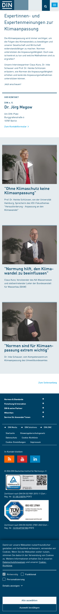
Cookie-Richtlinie (30, 437)
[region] (29, 567)
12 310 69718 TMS (20, 527)
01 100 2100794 (19, 496)
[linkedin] (35, 459)
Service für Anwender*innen (17, 417)
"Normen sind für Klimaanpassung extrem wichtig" (28, 347)
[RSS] (9, 459)
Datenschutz (11, 437)
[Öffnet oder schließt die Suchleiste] (46, 5)
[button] (14, 585)
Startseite (10, 433)
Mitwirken (8, 412)
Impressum (35, 442)
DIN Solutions (31, 427)
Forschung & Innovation (15, 404)
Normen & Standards (13, 399)
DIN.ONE (48, 427)
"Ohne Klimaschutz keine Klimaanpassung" (27, 190)
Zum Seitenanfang (47, 382)
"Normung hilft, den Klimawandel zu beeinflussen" (29, 270)
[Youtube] (22, 459)
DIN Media (12, 427)
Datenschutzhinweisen (14, 562)
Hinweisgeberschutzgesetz (32, 433)
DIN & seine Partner (13, 408)
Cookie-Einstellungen (16, 442)
